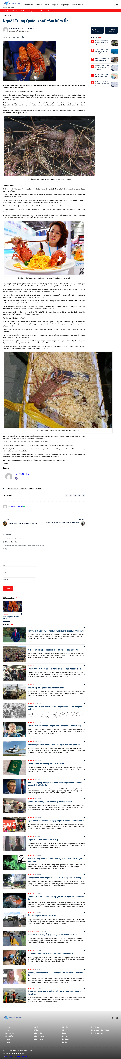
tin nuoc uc (8, 11)
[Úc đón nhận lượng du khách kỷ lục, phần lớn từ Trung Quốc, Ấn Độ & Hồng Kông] (14, 995)
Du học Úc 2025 (37, 1033)
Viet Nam (43, 11)
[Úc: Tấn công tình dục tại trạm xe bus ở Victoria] (14, 919)
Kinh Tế (7, 1030)
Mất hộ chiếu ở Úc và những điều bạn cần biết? (46, 764)
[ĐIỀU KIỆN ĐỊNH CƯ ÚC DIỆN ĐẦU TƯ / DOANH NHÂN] (114, 76)
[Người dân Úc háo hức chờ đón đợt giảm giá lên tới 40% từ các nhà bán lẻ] (14, 824)
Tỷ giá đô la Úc (95, 1027)
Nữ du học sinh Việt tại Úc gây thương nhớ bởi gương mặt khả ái (52, 934)
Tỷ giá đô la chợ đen (97, 1033)
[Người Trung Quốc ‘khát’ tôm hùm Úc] (12, 606)
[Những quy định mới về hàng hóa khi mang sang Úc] (114, 59)
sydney (50, 11)
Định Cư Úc (65, 1039)
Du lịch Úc (55, 5)
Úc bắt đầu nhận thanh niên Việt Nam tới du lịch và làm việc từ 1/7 (101, 42)
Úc (27, 11)
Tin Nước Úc (28, 5)
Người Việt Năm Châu (17, 28)
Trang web (5, 579)
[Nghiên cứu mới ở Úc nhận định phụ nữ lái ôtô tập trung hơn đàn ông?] (14, 729)
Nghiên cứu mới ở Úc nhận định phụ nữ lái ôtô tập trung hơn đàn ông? (54, 726)
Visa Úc (47, 5)
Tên (4, 565)
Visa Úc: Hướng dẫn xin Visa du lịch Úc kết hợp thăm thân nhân (102, 83)
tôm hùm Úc (38, 488)
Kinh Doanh (8, 1027)
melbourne (36, 11)
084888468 (8, 1056)
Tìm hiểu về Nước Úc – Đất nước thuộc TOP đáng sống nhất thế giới (101, 51)
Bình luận (5, 549)
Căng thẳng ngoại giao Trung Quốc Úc (17, 488)
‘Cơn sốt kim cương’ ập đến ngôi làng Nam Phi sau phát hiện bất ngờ (54, 650)
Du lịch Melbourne (38, 1036)
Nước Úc (35, 1027)
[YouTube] (111, 30)
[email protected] (22, 1056)
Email (4, 572)
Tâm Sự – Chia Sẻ (77, 5)
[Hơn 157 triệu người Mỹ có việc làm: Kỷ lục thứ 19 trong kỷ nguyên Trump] (14, 635)
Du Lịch (64, 1033)
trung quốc (16, 11)
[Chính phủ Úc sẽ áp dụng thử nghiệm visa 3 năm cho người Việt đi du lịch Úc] (114, 68)
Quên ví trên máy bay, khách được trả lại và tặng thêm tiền (50, 802)
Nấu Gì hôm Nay (9, 1033)
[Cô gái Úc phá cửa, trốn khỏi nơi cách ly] (14, 843)
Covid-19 (23, 11)
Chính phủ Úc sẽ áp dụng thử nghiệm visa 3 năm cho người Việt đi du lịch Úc (102, 67)
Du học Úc (39, 5)
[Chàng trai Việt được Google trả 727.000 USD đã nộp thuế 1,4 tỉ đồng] (14, 881)
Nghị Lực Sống (9, 1036)
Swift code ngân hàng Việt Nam (100, 1030)
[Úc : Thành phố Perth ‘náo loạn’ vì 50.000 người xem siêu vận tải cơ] (14, 748)
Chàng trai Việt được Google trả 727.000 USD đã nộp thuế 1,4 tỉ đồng (54, 877)
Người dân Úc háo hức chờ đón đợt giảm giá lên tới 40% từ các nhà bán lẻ (56, 821)
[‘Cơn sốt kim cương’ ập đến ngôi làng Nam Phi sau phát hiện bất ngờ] (14, 654)
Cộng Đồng (64, 5)
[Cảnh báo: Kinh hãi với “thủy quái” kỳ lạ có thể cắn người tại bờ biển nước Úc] (14, 900)
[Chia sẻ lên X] (9, 37)
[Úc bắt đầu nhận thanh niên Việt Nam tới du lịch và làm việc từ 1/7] (114, 43)
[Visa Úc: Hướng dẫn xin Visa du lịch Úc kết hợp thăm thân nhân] (114, 84)
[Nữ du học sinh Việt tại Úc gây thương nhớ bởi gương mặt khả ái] (14, 938)
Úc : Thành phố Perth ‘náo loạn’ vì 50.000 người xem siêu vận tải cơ (54, 745)
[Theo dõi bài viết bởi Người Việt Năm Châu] (5, 29)
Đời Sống (64, 1042)
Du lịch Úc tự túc (38, 1039)
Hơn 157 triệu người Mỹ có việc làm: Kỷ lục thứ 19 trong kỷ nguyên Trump (56, 631)
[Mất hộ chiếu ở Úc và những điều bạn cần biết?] (14, 767)
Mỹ (31, 11)
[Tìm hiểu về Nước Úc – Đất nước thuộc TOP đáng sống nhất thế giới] (114, 51)
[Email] (14, 37)
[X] (97, 30)
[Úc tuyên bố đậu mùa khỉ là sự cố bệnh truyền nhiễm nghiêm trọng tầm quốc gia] (14, 710)
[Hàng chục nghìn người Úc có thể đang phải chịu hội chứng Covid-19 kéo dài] (14, 976)
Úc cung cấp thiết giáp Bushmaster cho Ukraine (46, 688)
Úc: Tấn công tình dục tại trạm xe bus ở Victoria (46, 915)
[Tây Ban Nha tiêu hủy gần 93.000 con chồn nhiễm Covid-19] (14, 957)
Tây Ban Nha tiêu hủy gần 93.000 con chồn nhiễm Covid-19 (50, 953)
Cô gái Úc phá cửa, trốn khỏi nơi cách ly (43, 840)
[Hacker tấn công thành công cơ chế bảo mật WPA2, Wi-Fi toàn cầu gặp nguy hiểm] (14, 862)
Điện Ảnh (64, 1036)
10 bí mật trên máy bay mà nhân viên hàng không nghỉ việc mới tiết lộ (54, 669)
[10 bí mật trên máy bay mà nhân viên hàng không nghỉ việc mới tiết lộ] (14, 673)
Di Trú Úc (36, 1030)
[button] (18, 37)
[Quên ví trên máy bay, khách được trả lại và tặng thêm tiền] (14, 805)
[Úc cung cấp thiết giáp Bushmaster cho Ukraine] (14, 691)
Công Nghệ (65, 1030)
